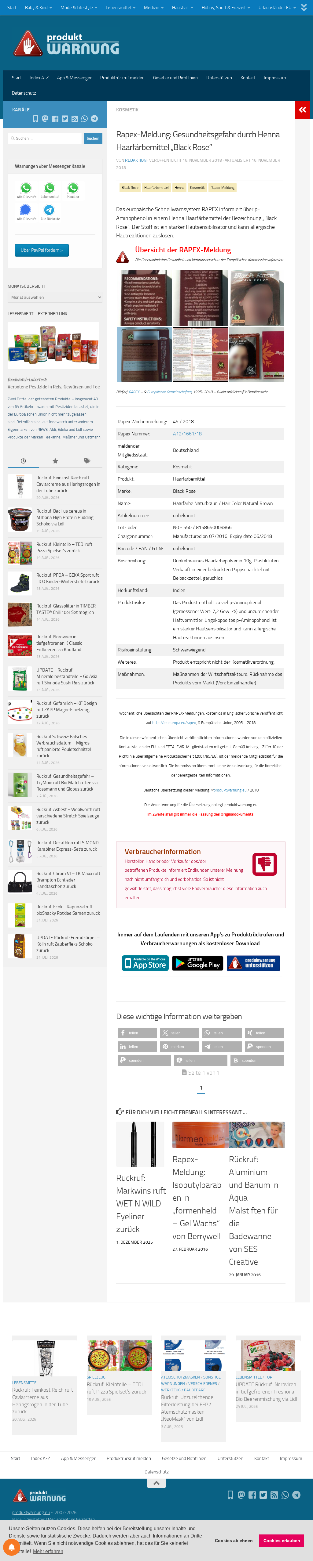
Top (268, 1377)
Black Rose (130, 188)
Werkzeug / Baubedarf (183, 1390)
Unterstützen (219, 78)
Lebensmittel (118, 7)
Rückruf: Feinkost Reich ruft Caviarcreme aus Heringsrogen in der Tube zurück (68, 484)
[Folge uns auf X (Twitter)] (64, 118)
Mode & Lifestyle (77, 7)
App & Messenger (74, 78)
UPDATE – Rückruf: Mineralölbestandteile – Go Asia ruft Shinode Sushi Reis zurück (67, 676)
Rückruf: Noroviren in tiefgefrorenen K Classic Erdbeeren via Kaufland (59, 643)
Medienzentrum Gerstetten (71, 1519)
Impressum (275, 78)
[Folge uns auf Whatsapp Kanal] (84, 118)
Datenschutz (24, 93)
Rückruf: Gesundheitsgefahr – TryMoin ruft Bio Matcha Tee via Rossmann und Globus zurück (67, 782)
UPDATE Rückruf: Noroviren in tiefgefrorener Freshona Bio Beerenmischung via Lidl (266, 1391)
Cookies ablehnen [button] (234, 1540)
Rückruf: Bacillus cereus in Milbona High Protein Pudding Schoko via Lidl (65, 517)
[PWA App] (35, 118)
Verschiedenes (202, 1383)
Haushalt (180, 7)
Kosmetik (127, 110)
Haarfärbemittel (156, 188)
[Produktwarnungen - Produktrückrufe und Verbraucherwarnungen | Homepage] (66, 42)
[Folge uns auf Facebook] (55, 118)
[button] (137, 1033)
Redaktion (135, 160)
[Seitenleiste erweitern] (302, 110)
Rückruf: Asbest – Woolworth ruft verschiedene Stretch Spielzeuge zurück (68, 816)
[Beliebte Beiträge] (55, 461)
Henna (179, 188)
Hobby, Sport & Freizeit (224, 7)
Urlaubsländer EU (275, 7)
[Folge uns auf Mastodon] (45, 118)
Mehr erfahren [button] (48, 1551)
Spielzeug (96, 1377)
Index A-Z (39, 78)
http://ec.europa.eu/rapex (174, 722)
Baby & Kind (36, 7)
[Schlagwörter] (86, 461)
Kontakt (248, 78)
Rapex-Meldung (222, 188)
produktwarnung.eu (231, 790)
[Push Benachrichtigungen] (11, 1547)
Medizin (151, 7)
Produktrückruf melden (122, 78)
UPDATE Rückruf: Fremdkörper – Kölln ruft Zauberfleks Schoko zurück (68, 944)
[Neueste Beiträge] (23, 461)
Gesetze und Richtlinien (175, 78)
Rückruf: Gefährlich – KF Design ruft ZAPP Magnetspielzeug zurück (66, 710)
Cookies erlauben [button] (281, 1540)
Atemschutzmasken (180, 1377)
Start (12, 7)
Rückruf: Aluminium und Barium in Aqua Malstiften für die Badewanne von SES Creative (253, 1210)
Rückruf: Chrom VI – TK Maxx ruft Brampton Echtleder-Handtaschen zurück (68, 880)
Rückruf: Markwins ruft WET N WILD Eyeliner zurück (141, 1203)
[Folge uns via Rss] (74, 118)
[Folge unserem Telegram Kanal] (94, 118)
